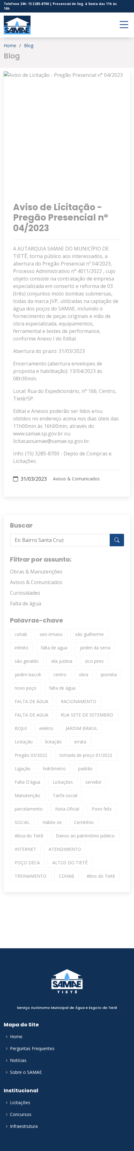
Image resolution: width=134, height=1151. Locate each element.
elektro (46, 728)
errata (80, 742)
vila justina (61, 661)
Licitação (24, 742)
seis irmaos (51, 634)
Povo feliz (102, 809)
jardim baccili (28, 674)
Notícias (18, 1060)
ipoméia (109, 674)
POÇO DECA (27, 863)
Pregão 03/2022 (31, 755)
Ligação (23, 768)
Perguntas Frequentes (32, 1048)
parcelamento (29, 809)
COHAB (66, 876)
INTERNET (25, 849)
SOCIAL (22, 822)
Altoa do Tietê (29, 836)
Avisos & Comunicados (76, 479)
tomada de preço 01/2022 (86, 755)
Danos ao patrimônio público (85, 836)
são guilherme (89, 634)
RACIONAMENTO (78, 701)
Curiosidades (25, 592)
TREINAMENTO (30, 876)
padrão (85, 768)
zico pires (94, 661)
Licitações (63, 782)
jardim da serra (95, 648)
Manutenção (27, 795)
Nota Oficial (67, 809)
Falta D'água (27, 782)
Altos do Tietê (101, 876)
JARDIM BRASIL (82, 728)
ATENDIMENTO (65, 849)
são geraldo (27, 661)
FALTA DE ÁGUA (31, 701)
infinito (21, 648)
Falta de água (25, 603)
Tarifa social (65, 795)
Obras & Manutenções (36, 571)
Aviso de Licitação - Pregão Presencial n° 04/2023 (60, 217)
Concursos (20, 1114)
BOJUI (21, 728)
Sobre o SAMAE (26, 1072)
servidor (93, 782)
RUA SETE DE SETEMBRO (87, 715)
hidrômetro (54, 768)
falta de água (62, 688)
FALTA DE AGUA (31, 715)
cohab (21, 634)
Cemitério (84, 822)
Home (10, 45)
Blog (28, 45)
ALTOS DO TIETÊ (70, 863)
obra (83, 674)
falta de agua (54, 648)
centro (59, 674)
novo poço (25, 688)
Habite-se (52, 822)
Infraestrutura (24, 1126)
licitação (53, 742)
